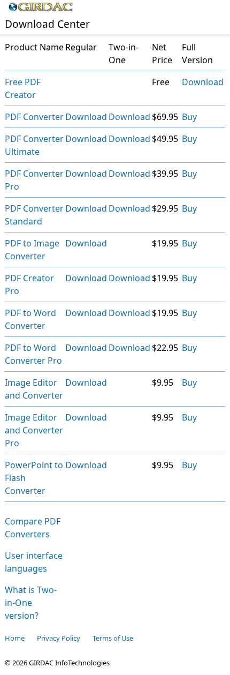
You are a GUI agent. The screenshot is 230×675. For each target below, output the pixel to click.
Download (203, 82)
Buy (189, 117)
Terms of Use (113, 638)
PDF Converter (34, 117)
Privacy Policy (58, 638)
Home (15, 638)
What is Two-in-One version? (31, 602)
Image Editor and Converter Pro (34, 430)
